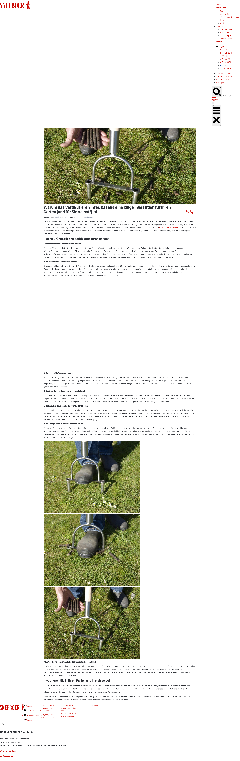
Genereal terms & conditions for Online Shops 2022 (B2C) (68, 708)
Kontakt (219, 42)
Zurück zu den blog (189, 212)
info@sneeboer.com (47, 717)
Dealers (223, 20)
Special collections (224, 77)
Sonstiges (220, 83)
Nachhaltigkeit (226, 36)
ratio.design (94, 705)
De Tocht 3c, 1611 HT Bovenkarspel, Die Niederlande (47, 708)
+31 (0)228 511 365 (46, 715)
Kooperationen (226, 39)
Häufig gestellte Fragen (229, 17)
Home (218, 5)
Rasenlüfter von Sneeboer (170, 228)
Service (223, 23)
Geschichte (224, 33)
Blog (221, 11)
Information (221, 8)
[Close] (3, 724)
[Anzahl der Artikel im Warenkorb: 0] (213, 103)
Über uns (220, 26)
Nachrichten (225, 14)
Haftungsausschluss (67, 716)
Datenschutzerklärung (68, 713)
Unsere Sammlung (223, 73)
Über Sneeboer (226, 30)
